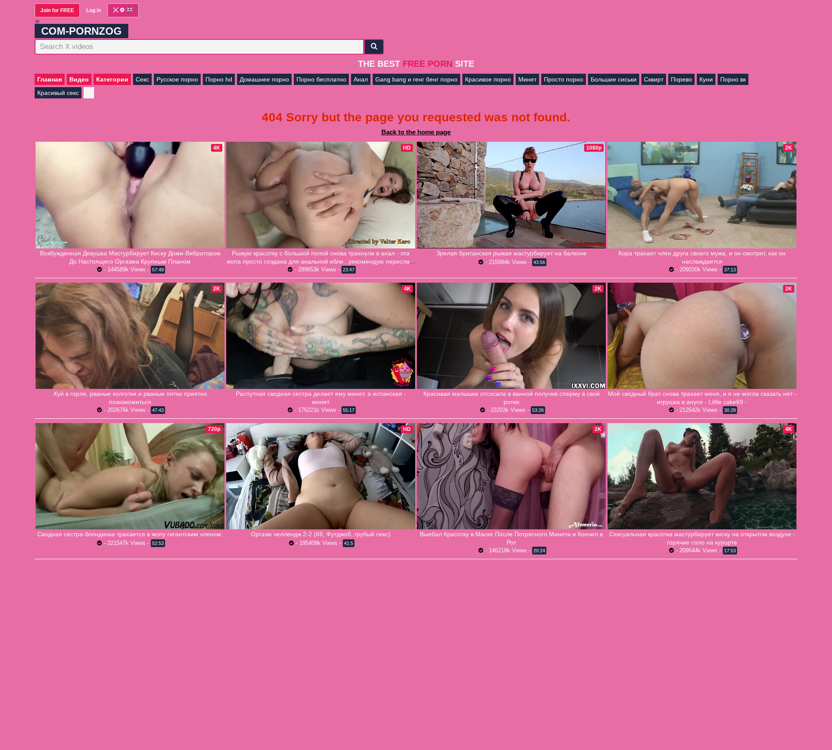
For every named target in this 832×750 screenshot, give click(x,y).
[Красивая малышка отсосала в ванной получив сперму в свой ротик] (511, 336)
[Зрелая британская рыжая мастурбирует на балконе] (511, 195)
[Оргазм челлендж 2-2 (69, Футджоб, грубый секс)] (320, 476)
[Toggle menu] (37, 21)
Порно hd (218, 79)
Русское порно (177, 79)
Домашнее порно (264, 79)
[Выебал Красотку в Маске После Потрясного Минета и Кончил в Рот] (511, 476)
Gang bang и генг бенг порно (416, 79)
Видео (79, 79)
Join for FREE (57, 10)
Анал (361, 79)
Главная (49, 79)
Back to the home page (416, 132)
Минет (527, 79)
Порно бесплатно (321, 79)
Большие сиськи (614, 79)
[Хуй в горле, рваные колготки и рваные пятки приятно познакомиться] (130, 336)
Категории (112, 79)
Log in (93, 10)
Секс (142, 79)
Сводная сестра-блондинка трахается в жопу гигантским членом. (130, 534)
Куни (706, 79)
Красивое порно (488, 79)
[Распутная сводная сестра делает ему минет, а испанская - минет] (320, 336)
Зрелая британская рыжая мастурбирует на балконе (511, 253)
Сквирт (653, 79)
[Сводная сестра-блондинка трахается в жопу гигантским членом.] (130, 476)
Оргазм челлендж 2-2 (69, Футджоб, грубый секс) (320, 534)
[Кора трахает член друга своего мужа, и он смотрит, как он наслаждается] (702, 195)
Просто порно (563, 79)
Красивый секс (58, 92)
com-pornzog (81, 31)
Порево (681, 79)
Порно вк (733, 79)
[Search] (374, 47)
